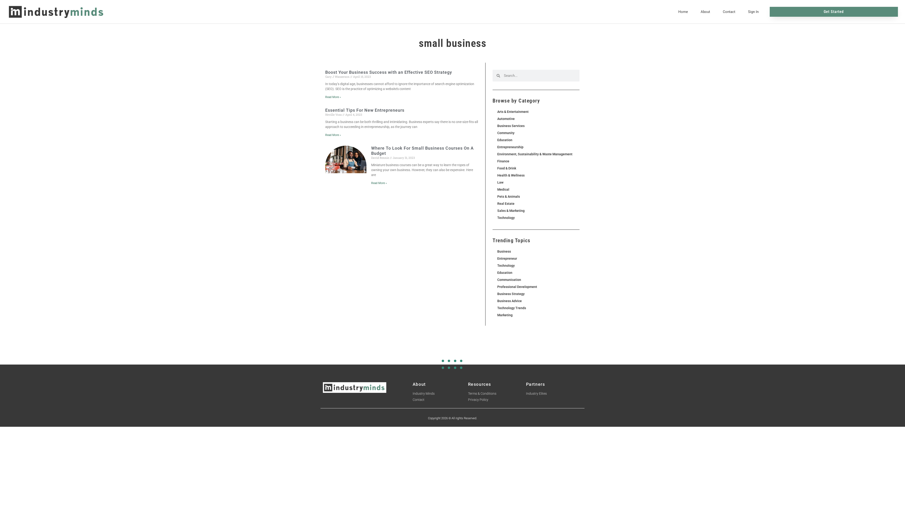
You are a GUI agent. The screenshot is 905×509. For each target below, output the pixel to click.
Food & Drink (506, 168)
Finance (503, 161)
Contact (729, 12)
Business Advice (509, 301)
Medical (503, 189)
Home (683, 12)
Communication (509, 280)
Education (504, 140)
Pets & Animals (508, 196)
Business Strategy (511, 294)
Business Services (511, 126)
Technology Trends (511, 308)
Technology (506, 218)
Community (505, 133)
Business (504, 251)
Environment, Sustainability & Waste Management (534, 154)
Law (500, 182)
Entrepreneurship (510, 147)
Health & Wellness (511, 175)
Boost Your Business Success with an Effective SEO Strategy (388, 72)
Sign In (753, 12)
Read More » (333, 97)
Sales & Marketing (511, 211)
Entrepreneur (507, 258)
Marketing (505, 315)
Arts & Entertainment (513, 112)
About (705, 12)
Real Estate (505, 203)
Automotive (506, 119)
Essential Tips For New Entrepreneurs (364, 110)
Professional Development (517, 287)
